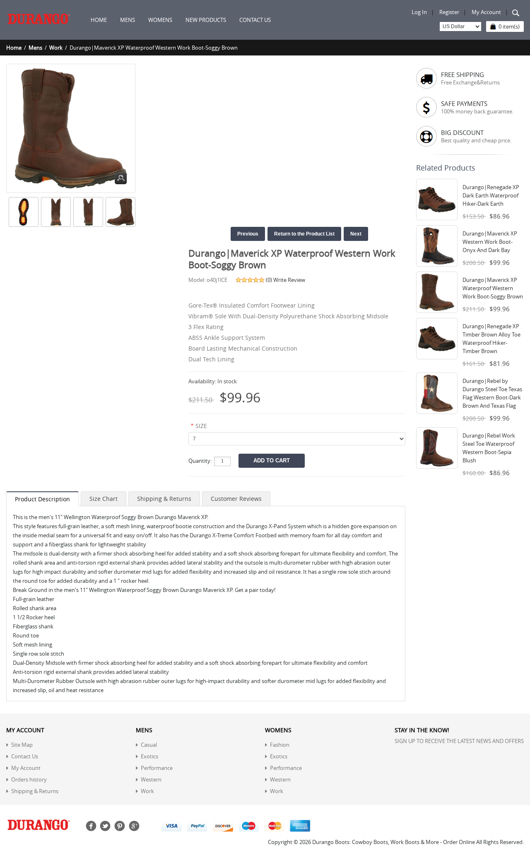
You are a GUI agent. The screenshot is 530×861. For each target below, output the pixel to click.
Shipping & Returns (164, 499)
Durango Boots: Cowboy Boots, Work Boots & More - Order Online (393, 842)
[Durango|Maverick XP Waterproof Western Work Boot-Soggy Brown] (22, 212)
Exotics (149, 756)
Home (99, 20)
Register (449, 12)
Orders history (29, 779)
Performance (157, 768)
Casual (149, 744)
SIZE (201, 426)
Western (151, 779)
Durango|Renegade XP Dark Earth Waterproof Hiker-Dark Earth (491, 195)
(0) (269, 280)
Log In (419, 12)
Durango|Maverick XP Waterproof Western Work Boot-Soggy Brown (493, 288)
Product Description (42, 499)
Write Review (289, 280)
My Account (486, 12)
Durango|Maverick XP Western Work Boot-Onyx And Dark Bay (490, 242)
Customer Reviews (236, 499)
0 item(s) (509, 26)
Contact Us (24, 756)
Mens (35, 47)
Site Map (22, 744)
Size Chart (103, 499)
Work (56, 47)
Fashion (279, 744)
